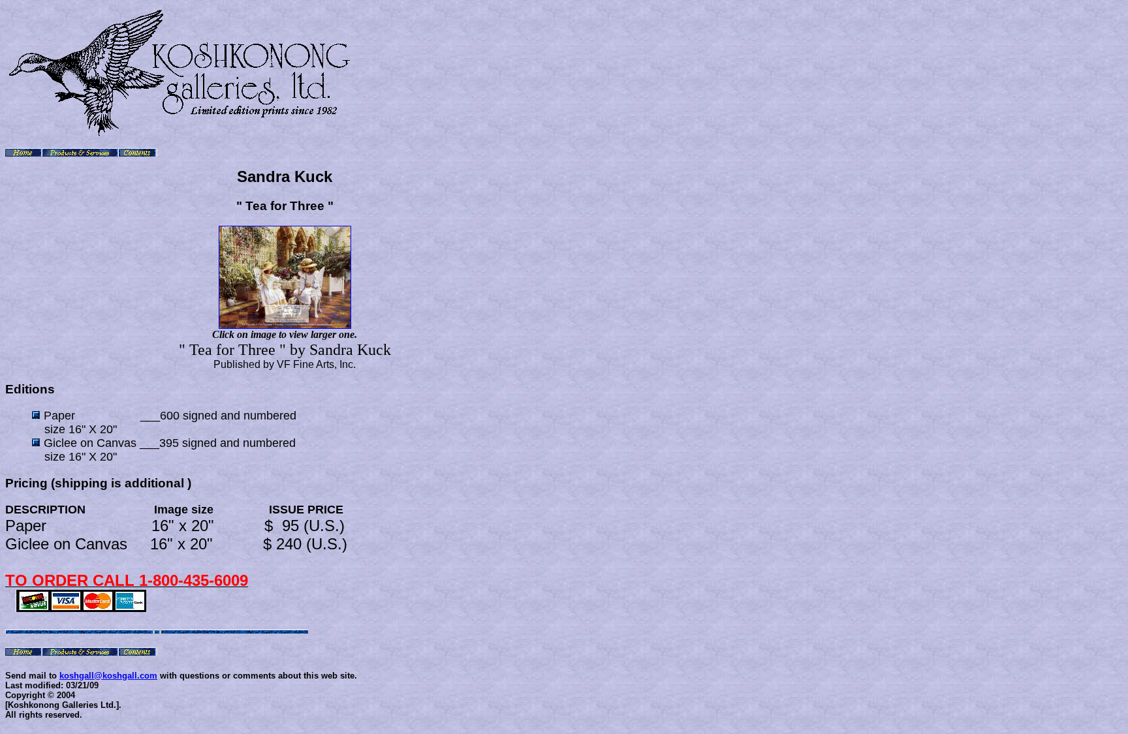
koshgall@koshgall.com (108, 675)
